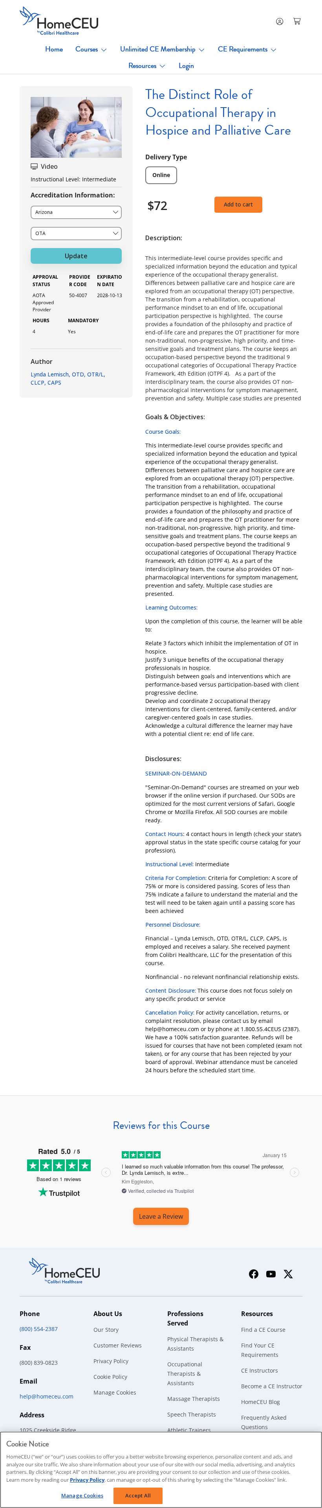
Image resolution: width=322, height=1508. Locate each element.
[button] (297, 20)
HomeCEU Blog (260, 1402)
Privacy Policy (110, 1361)
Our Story (106, 1329)
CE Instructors (259, 1370)
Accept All (138, 1495)
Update (76, 256)
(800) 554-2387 (39, 1329)
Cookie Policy (110, 1376)
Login (186, 65)
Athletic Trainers (189, 1430)
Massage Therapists (193, 1398)
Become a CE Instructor (271, 1386)
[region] (161, 1469)
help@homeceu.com (46, 1396)
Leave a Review (161, 1216)
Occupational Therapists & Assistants (184, 1373)
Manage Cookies (114, 1392)
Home (54, 49)
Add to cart (238, 204)
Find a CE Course (263, 1329)
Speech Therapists (191, 1414)
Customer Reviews (117, 1345)
